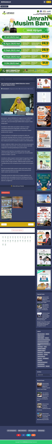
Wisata (47, 366)
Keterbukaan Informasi (43, 341)
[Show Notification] (44, 2)
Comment (31, 88)
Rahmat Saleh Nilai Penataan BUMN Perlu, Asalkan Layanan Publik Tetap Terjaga (43, 299)
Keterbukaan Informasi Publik (43, 344)
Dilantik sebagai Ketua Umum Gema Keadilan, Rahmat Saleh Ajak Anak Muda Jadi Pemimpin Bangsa (43, 316)
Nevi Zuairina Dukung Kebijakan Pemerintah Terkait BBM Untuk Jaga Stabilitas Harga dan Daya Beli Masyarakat (6, 214)
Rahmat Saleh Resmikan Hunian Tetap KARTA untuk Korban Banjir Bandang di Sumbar (43, 416)
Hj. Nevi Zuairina (23, 88)
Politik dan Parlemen (42, 362)
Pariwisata (40, 352)
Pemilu (45, 354)
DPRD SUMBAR (41, 338)
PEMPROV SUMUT (41, 350)
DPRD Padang (41, 336)
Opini (45, 346)
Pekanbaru (40, 354)
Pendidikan (45, 358)
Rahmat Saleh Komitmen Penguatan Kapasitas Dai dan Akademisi (44, 407)
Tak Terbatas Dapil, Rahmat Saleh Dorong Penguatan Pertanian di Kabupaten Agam (43, 308)
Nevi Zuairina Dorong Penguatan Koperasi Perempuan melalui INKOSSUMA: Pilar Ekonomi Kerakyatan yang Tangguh (6, 203)
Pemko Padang (41, 356)
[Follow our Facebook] (23, 435)
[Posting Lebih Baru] (4, 224)
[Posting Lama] (31, 224)
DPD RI (47, 334)
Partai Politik (47, 352)
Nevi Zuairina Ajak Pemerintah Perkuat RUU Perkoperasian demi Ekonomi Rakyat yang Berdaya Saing (17, 203)
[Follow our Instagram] (33, 435)
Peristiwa (40, 360)
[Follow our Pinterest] (18, 435)
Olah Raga (40, 346)
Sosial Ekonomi (41, 366)
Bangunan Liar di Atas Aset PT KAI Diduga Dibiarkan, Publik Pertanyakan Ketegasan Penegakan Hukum (43, 323)
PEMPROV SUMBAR (41, 348)
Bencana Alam (41, 334)
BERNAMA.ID (26, 442)
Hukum (46, 338)
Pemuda (40, 358)
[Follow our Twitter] (28, 435)
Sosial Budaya (41, 364)
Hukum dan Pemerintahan (44, 339)
